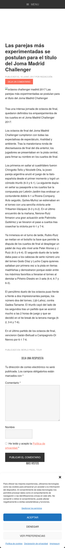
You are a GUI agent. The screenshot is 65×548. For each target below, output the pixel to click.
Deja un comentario (19, 81)
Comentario (13, 383)
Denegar (32, 526)
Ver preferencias (32, 535)
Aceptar (32, 517)
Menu (35, 4)
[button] (60, 477)
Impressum (55, 543)
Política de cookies (14, 543)
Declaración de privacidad (36, 543)
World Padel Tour (31, 349)
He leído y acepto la (25, 446)
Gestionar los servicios (32, 508)
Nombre (10, 427)
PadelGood (32, 24)
